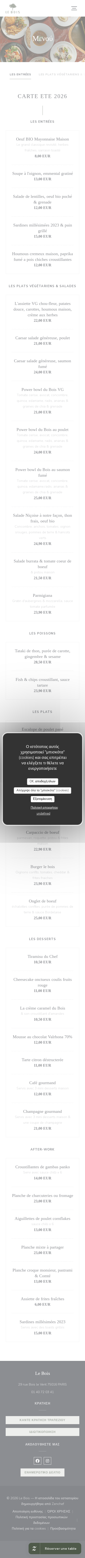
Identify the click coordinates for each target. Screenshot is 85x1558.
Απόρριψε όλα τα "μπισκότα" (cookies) (43, 790)
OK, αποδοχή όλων (42, 781)
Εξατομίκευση (42, 799)
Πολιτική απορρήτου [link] (44, 808)
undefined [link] (43, 813)
